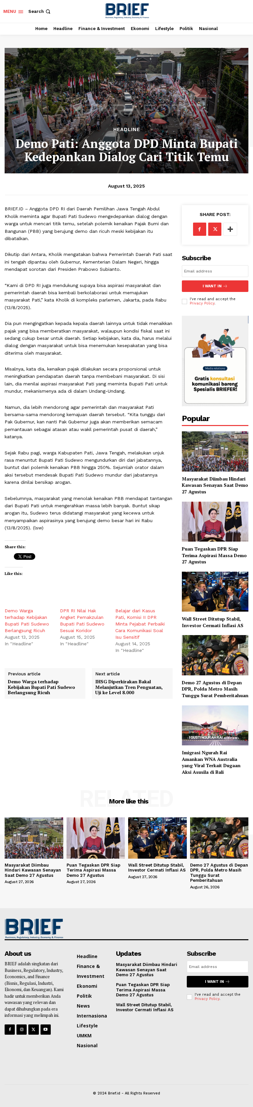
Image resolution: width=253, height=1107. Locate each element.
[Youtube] (46, 1029)
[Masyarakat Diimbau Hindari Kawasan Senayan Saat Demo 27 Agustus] (215, 451)
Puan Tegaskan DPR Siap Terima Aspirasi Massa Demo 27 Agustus (214, 555)
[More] (230, 229)
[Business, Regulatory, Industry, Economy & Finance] (32, 928)
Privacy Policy (202, 303)
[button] (40, 11)
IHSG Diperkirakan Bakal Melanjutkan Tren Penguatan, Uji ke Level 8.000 (129, 687)
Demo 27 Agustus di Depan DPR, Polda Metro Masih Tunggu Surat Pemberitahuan (215, 688)
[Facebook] (199, 229)
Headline (126, 129)
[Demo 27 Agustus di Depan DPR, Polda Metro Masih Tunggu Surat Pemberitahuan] (215, 655)
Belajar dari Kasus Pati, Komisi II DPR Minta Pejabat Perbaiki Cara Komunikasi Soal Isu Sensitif (140, 624)
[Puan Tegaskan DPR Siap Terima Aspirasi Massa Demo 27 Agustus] (215, 522)
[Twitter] (214, 229)
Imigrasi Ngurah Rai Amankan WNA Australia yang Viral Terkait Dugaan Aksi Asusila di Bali (211, 762)
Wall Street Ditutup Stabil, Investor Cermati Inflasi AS (212, 622)
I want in (212, 286)
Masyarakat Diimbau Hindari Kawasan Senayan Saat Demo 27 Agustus (215, 485)
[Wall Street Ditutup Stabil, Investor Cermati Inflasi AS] (215, 592)
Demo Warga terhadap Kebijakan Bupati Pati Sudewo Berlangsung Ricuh (41, 687)
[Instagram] (21, 1029)
